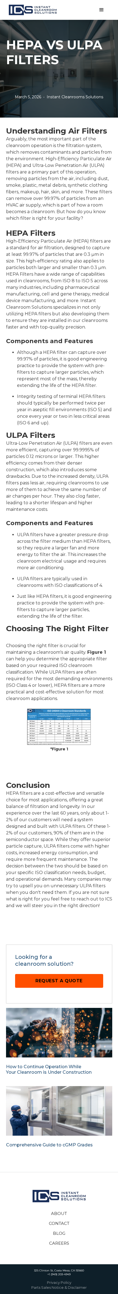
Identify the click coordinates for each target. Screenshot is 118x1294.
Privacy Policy (59, 1283)
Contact (59, 1223)
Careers (59, 1243)
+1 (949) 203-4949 (59, 1274)
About (59, 1213)
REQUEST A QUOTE (58, 980)
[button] (101, 10)
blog (59, 1233)
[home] (33, 9)
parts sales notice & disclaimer (59, 1288)
